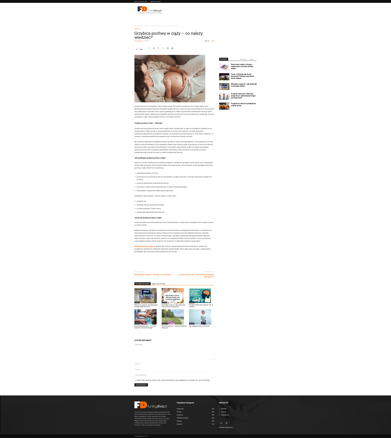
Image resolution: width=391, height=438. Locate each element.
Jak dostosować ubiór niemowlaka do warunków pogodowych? (196, 276)
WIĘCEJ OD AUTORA (158, 284)
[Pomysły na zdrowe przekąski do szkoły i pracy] (224, 106)
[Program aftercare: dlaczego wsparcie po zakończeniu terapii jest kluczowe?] (224, 96)
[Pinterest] (158, 49)
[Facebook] (149, 49)
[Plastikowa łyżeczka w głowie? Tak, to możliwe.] (201, 295)
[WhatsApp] (163, 49)
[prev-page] (135, 331)
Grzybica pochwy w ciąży (143, 246)
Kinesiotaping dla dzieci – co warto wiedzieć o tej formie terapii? (145, 327)
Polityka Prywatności (226, 427)
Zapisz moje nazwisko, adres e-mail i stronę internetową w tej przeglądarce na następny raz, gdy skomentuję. (173, 380)
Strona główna (138, 26)
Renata (140, 41)
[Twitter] (154, 49)
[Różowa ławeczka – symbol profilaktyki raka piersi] (174, 317)
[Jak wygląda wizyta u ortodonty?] (201, 317)
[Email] (168, 49)
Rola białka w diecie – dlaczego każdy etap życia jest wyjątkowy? (173, 305)
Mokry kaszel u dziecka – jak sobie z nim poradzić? (153, 275)
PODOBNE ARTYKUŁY (142, 284)
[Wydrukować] (172, 49)
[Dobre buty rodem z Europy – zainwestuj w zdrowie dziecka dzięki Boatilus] (224, 66)
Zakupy (223, 412)
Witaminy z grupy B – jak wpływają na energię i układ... (243, 85)
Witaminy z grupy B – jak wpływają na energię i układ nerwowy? (146, 305)
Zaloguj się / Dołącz (156, 1)
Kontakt (223, 409)
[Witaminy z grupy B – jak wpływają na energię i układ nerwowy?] (147, 295)
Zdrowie (146, 26)
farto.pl (146, 436)
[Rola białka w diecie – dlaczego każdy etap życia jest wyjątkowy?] (174, 295)
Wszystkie (243, 59)
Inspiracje (164, 323)
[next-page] (139, 331)
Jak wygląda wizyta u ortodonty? (199, 326)
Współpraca (225, 415)
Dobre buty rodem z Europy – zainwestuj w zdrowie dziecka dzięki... (242, 66)
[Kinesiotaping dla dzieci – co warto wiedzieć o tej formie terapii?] (147, 317)
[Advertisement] (174, 264)
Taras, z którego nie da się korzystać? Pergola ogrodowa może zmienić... (242, 76)
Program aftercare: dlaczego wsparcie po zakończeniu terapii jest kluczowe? (243, 96)
